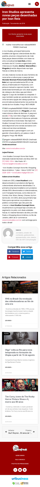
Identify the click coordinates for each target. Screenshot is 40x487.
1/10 (9, 116)
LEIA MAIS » (8, 320)
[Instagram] (15, 470)
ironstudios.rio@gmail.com (22, 172)
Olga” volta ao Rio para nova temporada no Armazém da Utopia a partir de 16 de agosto (20, 352)
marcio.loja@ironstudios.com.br (15, 164)
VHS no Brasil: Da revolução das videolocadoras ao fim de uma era (19, 301)
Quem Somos (20, 455)
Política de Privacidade (20, 463)
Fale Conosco (20, 459)
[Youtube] (20, 470)
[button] (29, 4)
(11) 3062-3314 (8, 161)
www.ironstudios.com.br (15, 148)
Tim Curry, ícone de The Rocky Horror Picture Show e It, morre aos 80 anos (19, 399)
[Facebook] (25, 470)
